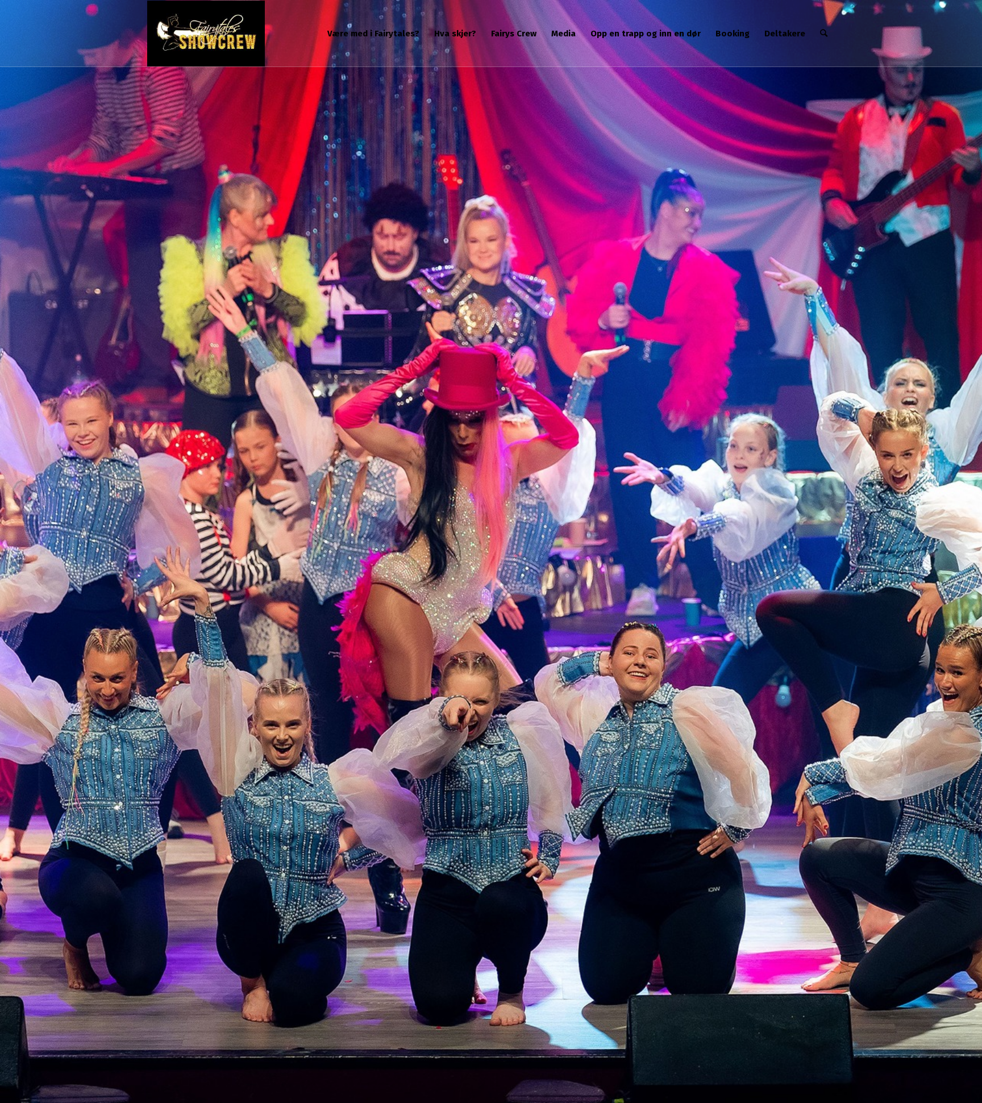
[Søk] (824, 33)
